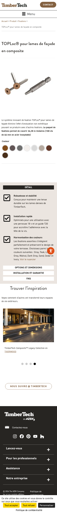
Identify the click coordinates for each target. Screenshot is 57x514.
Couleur (5, 141)
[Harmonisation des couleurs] (7, 239)
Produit (13, 21)
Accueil (5, 21)
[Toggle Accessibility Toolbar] (51, 251)
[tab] (28, 187)
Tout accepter (11, 505)
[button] (28, 14)
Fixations (22, 21)
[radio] (5, 148)
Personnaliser (47, 505)
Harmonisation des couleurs (28, 237)
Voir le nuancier (28, 259)
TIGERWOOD (10, 351)
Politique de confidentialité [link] (29, 510)
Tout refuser (29, 505)
